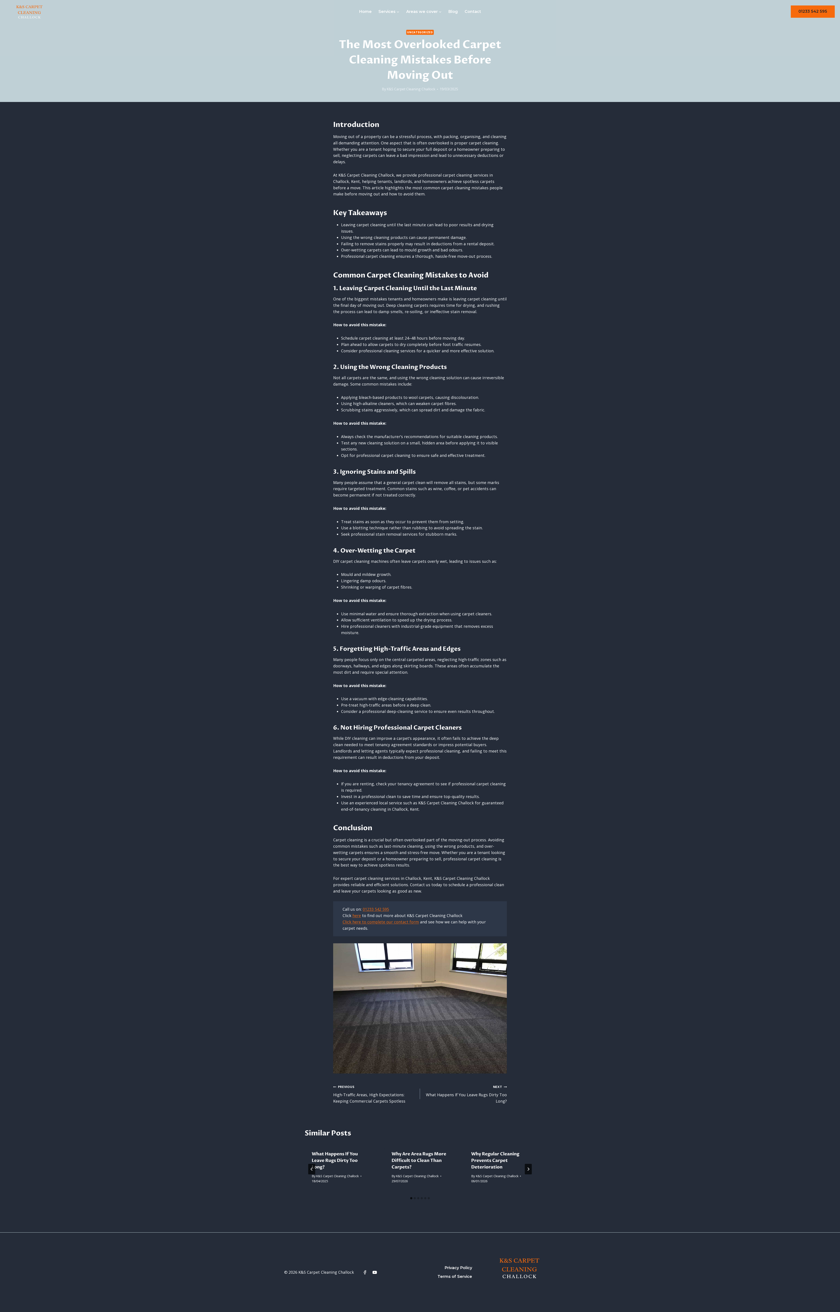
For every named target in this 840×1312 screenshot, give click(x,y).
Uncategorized (420, 32)
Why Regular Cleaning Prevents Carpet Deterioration (495, 1160)
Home (365, 11)
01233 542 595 (812, 11)
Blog (453, 11)
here (356, 915)
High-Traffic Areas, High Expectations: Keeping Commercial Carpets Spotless (369, 1094)
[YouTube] (374, 1272)
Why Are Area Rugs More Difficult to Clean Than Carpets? (419, 1160)
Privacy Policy (458, 1267)
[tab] (411, 1198)
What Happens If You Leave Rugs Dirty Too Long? (466, 1094)
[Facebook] (364, 1272)
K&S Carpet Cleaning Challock (411, 89)
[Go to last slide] (311, 1169)
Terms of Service (455, 1276)
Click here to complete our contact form (381, 921)
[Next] (528, 1169)
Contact (473, 11)
